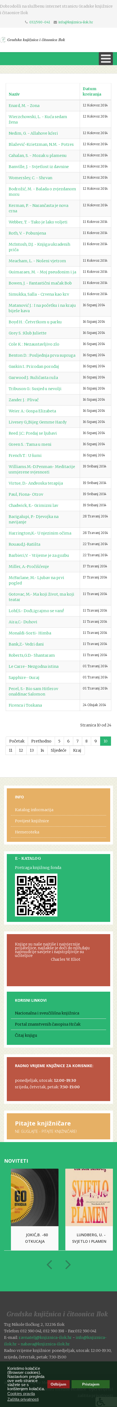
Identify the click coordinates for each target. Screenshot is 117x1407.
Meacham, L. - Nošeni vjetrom (37, 260)
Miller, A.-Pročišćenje (29, 566)
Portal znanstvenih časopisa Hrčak (48, 1024)
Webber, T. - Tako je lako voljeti (38, 222)
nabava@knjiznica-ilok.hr (45, 1344)
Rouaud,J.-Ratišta (24, 544)
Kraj (77, 750)
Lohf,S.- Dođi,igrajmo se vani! (36, 610)
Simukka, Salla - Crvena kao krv (39, 294)
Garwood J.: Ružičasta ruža (33, 377)
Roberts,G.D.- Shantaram (32, 655)
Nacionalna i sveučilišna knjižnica (47, 1013)
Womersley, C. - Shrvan (30, 177)
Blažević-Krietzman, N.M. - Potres (41, 144)
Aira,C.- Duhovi (23, 621)
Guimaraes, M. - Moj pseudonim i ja (42, 272)
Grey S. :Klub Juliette (28, 333)
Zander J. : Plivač (24, 399)
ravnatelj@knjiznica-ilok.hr (45, 1337)
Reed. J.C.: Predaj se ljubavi (33, 433)
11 (10, 750)
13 (32, 750)
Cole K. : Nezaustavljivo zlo (34, 344)
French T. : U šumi (25, 455)
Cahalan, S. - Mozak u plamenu (38, 155)
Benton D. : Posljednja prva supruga (42, 355)
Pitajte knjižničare (43, 1123)
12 (21, 750)
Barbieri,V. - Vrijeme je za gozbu (39, 555)
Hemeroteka (27, 832)
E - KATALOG (28, 858)
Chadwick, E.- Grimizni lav (33, 505)
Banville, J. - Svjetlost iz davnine (39, 166)
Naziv (14, 94)
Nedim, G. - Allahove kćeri (33, 133)
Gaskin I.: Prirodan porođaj (34, 366)
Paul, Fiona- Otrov (26, 494)
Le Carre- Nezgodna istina (34, 666)
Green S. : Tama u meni (30, 444)
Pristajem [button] (90, 1384)
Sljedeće (58, 750)
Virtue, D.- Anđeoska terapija (36, 483)
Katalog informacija (34, 809)
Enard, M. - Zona (24, 105)
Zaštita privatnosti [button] (23, 1399)
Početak (16, 741)
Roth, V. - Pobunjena (27, 233)
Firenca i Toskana (25, 705)
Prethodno (41, 741)
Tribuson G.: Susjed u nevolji (35, 388)
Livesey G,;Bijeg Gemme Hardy (38, 422)
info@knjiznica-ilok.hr (76, 22)
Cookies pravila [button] (21, 1393)
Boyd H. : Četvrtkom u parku (35, 322)
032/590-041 (39, 22)
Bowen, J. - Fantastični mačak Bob (40, 283)
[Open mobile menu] (106, 58)
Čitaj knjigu (26, 1035)
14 (42, 750)
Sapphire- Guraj (24, 677)
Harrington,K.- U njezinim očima (40, 533)
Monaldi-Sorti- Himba (30, 633)
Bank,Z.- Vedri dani (26, 644)
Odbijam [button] (58, 1384)
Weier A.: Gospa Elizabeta (32, 411)
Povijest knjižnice (32, 820)
